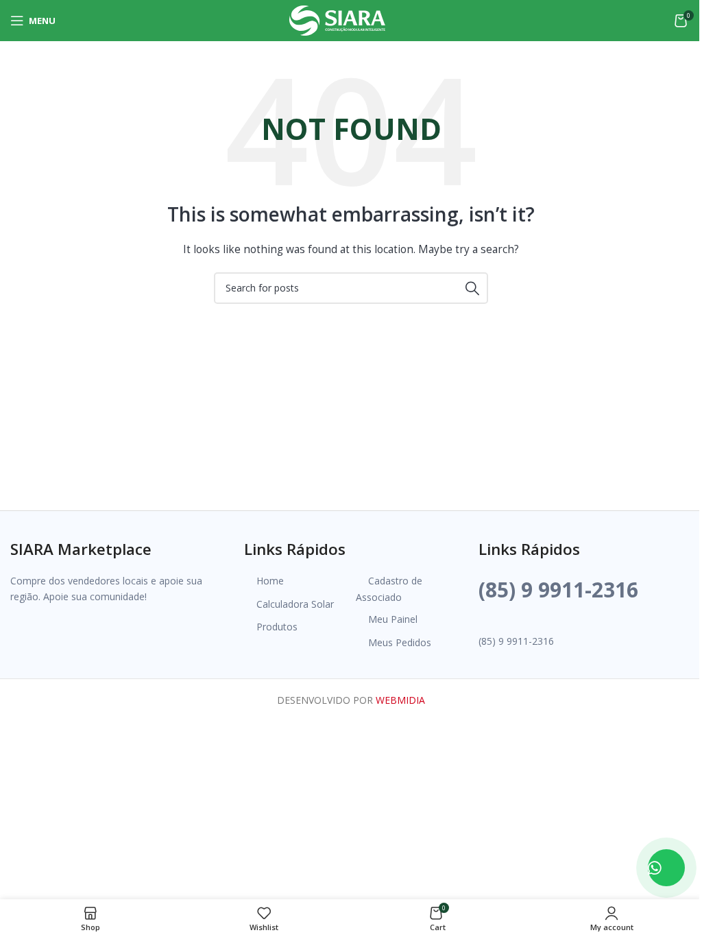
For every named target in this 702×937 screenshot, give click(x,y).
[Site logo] (337, 19)
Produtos (277, 626)
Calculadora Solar (295, 603)
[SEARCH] (472, 288)
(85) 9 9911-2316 (558, 590)
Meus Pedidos (399, 642)
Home (270, 580)
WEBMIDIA (400, 700)
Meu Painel (392, 619)
